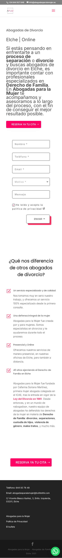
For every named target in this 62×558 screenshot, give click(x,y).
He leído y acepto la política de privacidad (27, 206)
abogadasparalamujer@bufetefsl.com (31, 493)
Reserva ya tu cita (23, 124)
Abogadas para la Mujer (18, 516)
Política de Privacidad (17, 521)
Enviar (38, 219)
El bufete (10, 526)
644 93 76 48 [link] (23, 487)
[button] (55, 551)
